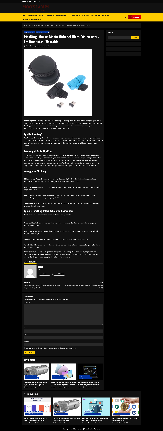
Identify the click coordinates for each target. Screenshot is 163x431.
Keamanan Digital (88, 411)
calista (53, 387)
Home (23, 15)
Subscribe (136, 17)
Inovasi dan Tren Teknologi (79, 15)
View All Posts (59, 274)
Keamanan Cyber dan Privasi (100, 15)
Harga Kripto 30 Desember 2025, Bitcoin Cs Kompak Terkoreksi (125, 419)
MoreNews (87, 429)
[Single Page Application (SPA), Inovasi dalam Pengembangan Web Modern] (37, 407)
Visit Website (44, 274)
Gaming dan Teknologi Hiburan (32, 19)
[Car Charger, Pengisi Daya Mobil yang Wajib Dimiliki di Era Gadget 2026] (36, 371)
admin (27, 46)
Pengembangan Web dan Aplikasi (34, 411)
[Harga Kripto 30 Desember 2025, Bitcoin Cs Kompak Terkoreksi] (125, 407)
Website (26, 341)
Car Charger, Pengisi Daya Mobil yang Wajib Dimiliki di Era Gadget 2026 (35, 383)
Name (26, 328)
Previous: (42, 285)
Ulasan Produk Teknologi (35, 15)
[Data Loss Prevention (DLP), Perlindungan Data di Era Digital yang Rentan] (96, 407)
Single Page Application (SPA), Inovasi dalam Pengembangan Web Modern (35, 419)
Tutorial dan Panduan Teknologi (57, 15)
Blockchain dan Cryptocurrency (121, 413)
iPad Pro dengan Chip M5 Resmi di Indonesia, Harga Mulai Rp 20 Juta (88, 383)
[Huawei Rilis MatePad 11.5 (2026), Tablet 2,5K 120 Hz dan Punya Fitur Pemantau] (63, 371)
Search (110, 32)
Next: (84, 285)
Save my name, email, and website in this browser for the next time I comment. (51, 348)
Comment (27, 302)
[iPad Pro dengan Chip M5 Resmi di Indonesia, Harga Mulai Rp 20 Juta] (90, 371)
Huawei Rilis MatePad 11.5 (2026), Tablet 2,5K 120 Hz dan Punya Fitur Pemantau (63, 383)
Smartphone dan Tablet (58, 378)
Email (26, 335)
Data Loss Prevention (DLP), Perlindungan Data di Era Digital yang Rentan (95, 419)
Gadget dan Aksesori (29, 32)
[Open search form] (126, 17)
